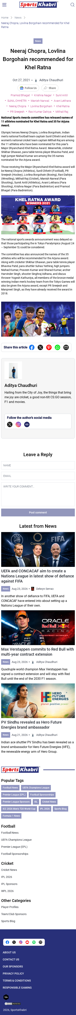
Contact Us (11, 959)
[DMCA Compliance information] (13, 1004)
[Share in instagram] (20, 942)
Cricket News (49, 801)
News (18, 17)
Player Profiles (10, 907)
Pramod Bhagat (20, 95)
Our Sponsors (13, 966)
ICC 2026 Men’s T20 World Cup (19, 808)
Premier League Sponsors (16, 801)
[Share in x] (14, 942)
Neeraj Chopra (17, 106)
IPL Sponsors (9, 884)
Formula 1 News (11, 816)
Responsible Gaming (17, 987)
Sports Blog (60, 808)
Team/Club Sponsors (14, 914)
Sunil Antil (62, 95)
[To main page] (38, 5)
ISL (36, 801)
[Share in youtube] (27, 942)
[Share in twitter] (40, 347)
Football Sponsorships (42, 794)
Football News (10, 787)
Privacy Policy (13, 973)
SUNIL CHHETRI (17, 100)
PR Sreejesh (17, 111)
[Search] (72, 4)
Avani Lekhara (62, 100)
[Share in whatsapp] (57, 347)
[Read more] (38, 570)
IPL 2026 (45, 808)
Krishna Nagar (43, 95)
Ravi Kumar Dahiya (39, 111)
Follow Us (31, 88)
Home (4, 17)
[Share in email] (40, 942)
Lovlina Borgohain (41, 106)
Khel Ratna (63, 106)
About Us (9, 952)
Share (52, 88)
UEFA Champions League (36, 787)
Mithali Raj (62, 111)
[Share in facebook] (31, 347)
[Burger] (4, 5)
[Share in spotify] (34, 942)
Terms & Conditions (17, 980)
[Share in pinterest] (49, 347)
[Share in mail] (66, 347)
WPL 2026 (7, 891)
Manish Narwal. (40, 100)
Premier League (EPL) (14, 794)
